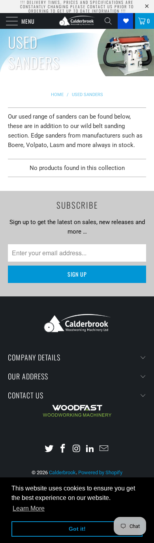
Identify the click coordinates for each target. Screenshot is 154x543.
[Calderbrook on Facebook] (63, 449)
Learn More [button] (29, 508)
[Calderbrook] (77, 21)
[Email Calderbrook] (104, 449)
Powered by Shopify (100, 472)
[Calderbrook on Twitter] (49, 449)
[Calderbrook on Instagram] (77, 449)
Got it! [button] (77, 529)
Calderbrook (62, 472)
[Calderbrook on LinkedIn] (90, 449)
